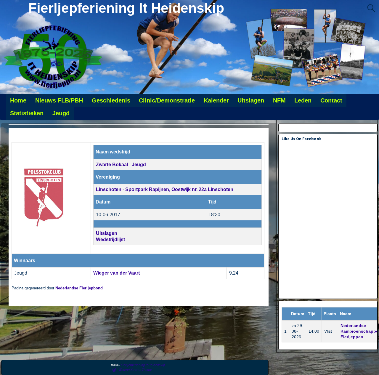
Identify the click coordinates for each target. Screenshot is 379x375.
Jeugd (61, 113)
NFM (279, 100)
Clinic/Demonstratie (167, 100)
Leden (302, 100)
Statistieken (27, 113)
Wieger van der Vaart (116, 272)
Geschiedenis (111, 100)
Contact (331, 100)
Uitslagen (250, 100)
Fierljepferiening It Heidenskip (126, 8)
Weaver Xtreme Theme (135, 369)
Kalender (216, 100)
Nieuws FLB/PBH (59, 100)
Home (18, 100)
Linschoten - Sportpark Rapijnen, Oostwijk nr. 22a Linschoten (164, 189)
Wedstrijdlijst (110, 239)
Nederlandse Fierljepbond (79, 288)
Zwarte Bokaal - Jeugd (121, 164)
